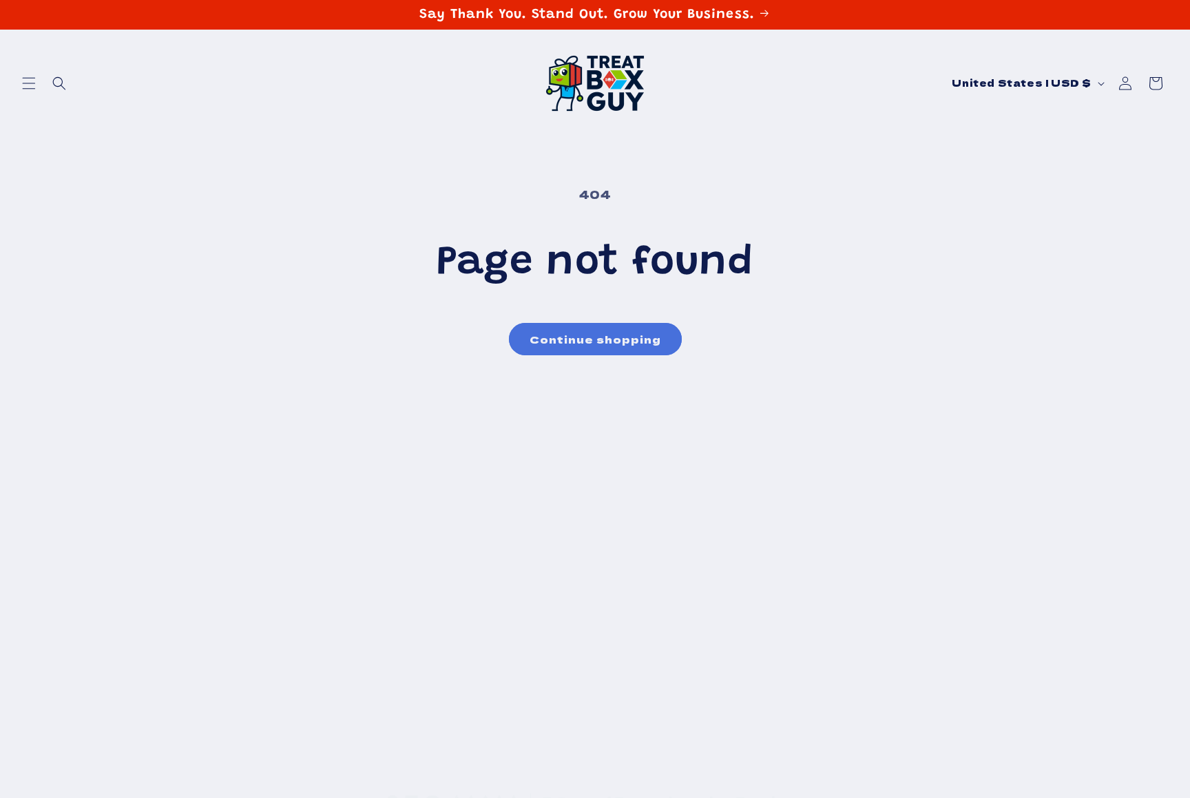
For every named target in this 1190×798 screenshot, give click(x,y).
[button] (29, 83)
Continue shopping (595, 339)
